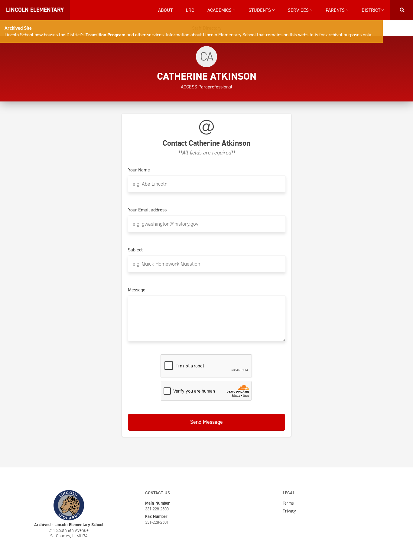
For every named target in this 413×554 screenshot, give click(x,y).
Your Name (139, 170)
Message (136, 289)
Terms (288, 503)
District (372, 10)
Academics (220, 10)
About (165, 10)
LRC (190, 10)
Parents (336, 10)
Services (299, 10)
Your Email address (147, 209)
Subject (135, 249)
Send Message (206, 422)
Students (260, 10)
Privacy (289, 511)
